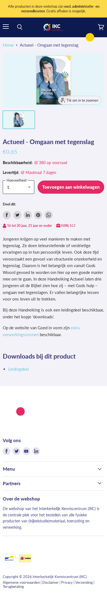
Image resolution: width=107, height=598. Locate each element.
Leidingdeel (18, 369)
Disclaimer (50, 582)
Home (8, 45)
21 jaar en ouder (40, 226)
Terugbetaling (13, 586)
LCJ (72, 226)
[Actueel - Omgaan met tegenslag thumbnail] (19, 119)
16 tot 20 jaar (17, 226)
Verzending (84, 582)
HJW (64, 226)
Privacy (67, 582)
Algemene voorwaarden (21, 582)
